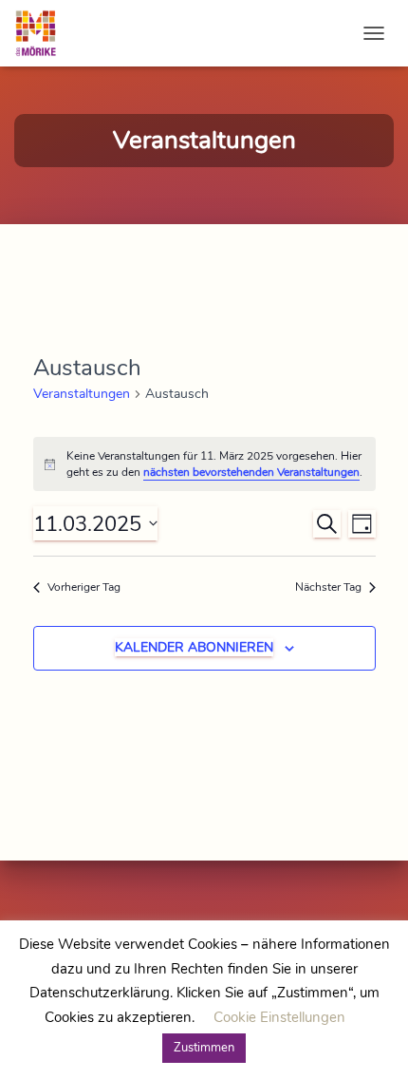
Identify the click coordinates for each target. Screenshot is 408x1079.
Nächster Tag (328, 587)
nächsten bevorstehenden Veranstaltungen (251, 472)
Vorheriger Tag (84, 587)
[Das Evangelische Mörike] (42, 33)
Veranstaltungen (81, 394)
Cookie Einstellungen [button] (279, 1017)
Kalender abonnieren (194, 647)
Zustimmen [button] (204, 1047)
